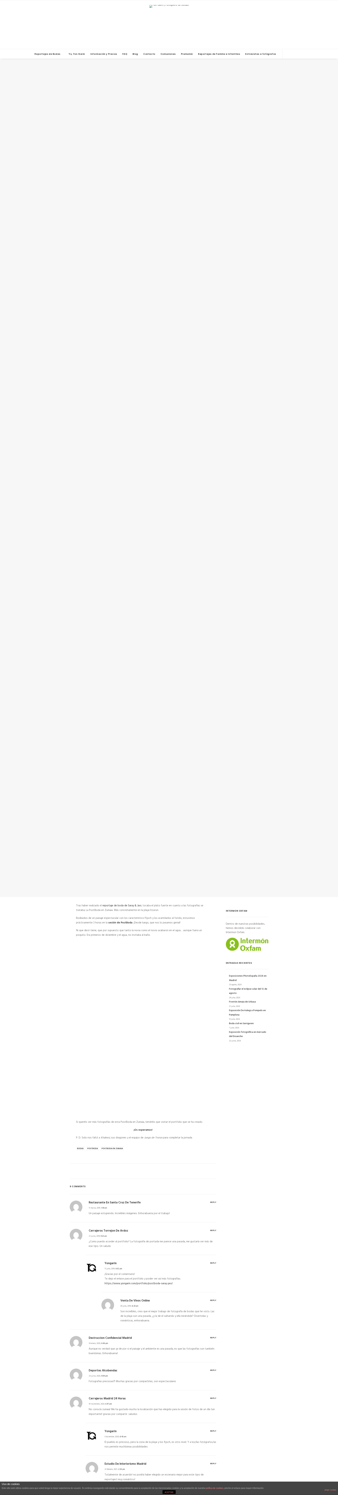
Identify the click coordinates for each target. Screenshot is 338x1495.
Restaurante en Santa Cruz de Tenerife (115, 1202)
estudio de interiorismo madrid (125, 1464)
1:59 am (104, 1208)
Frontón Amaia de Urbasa (242, 1002)
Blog (135, 53)
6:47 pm (108, 1404)
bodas (80, 1148)
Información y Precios (103, 53)
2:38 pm (121, 1469)
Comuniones (168, 53)
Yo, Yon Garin (77, 53)
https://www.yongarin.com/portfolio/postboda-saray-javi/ (139, 1283)
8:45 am (123, 1436)
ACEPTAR (169, 1492)
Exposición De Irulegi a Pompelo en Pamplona (247, 1012)
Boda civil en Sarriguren (241, 1023)
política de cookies (214, 1488)
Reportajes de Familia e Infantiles (219, 53)
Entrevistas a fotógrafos (260, 53)
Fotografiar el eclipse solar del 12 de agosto (248, 991)
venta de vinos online (135, 1300)
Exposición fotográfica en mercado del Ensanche (247, 1034)
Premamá (187, 53)
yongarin (193, 483)
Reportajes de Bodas (47, 53)
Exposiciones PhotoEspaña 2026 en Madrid (248, 978)
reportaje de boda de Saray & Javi (121, 906)
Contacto (149, 53)
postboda (92, 1148)
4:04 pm (104, 1376)
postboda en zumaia (112, 1148)
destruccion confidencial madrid (110, 1338)
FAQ (124, 53)
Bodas (174, 483)
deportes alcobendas (103, 1370)
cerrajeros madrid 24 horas (107, 1398)
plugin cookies (330, 1490)
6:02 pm (118, 1268)
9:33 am (104, 1236)
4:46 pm (104, 1343)
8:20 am (135, 1306)
